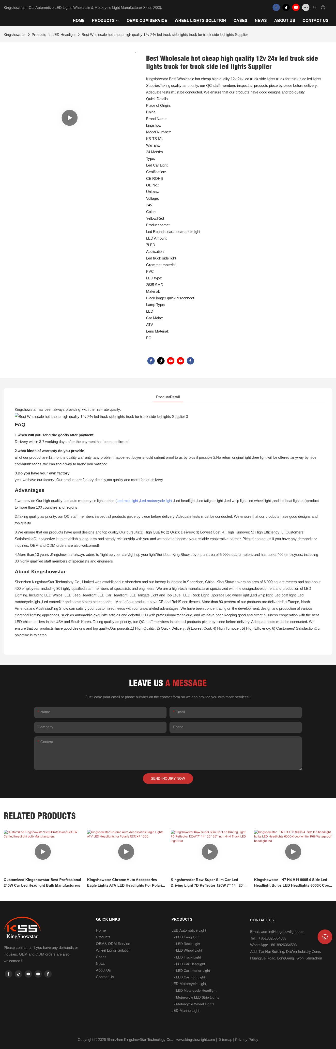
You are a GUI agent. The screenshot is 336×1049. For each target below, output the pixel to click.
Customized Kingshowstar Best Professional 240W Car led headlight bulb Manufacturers (42, 883)
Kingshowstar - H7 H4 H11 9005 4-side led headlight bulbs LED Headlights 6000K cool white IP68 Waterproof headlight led (292, 883)
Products (39, 34)
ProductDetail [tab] (168, 397)
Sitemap (225, 1039)
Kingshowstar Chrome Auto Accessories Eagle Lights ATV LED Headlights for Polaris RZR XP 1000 (125, 883)
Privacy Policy (246, 1039)
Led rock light (127, 501)
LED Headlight (64, 34)
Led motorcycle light (156, 501)
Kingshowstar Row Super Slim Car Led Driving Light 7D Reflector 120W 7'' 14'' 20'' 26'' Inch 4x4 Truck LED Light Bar (207, 883)
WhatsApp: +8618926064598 (273, 945)
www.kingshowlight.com (195, 1039)
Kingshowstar (15, 34)
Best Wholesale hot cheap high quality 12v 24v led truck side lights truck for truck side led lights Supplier (165, 34)
